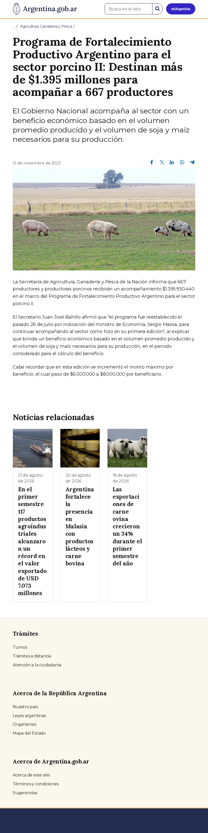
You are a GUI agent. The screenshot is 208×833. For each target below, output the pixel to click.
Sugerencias (25, 792)
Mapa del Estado (29, 733)
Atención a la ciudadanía (37, 665)
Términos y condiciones (36, 784)
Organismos (24, 724)
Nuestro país (25, 706)
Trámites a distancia (32, 656)
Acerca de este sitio (31, 775)
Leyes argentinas (29, 715)
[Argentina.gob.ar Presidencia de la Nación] (45, 9)
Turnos (20, 647)
